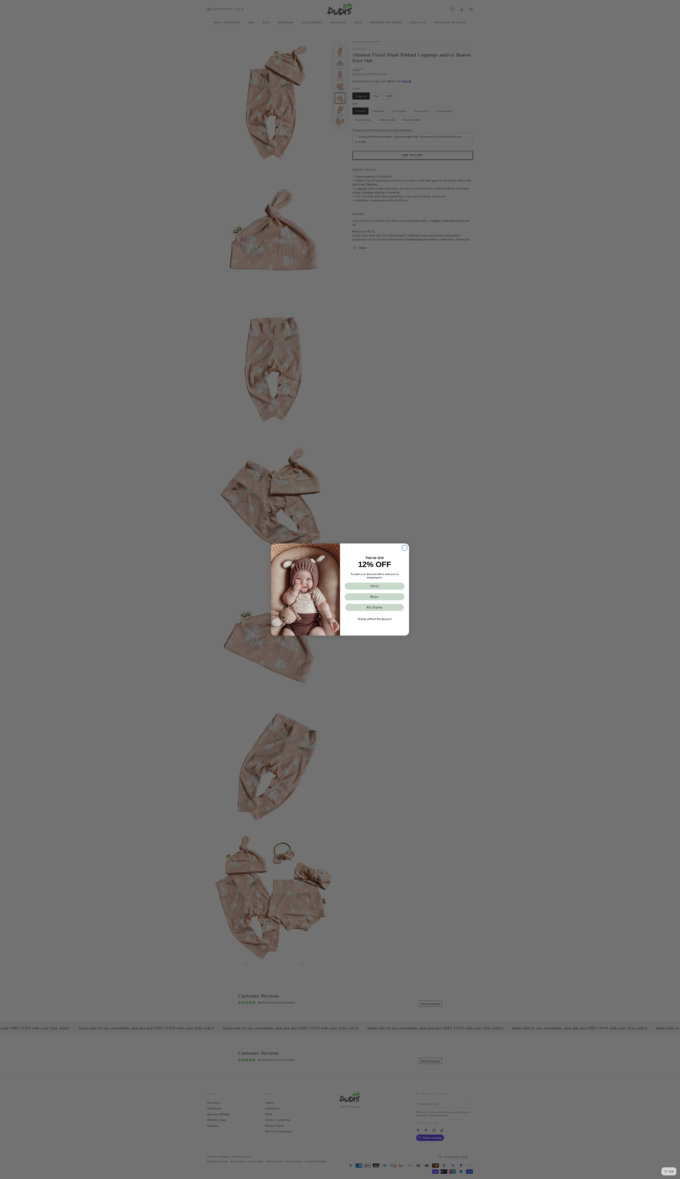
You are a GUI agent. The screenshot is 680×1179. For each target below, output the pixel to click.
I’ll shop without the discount (375, 619)
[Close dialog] (404, 548)
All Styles (374, 607)
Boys (374, 597)
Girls (374, 586)
